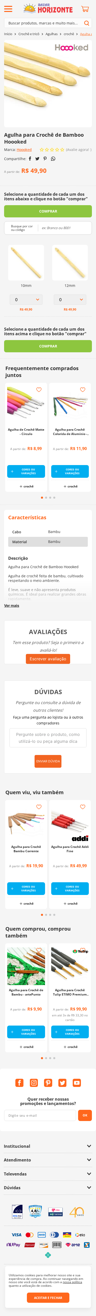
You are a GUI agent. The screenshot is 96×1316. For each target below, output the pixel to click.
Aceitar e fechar (48, 1298)
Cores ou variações (28, 471)
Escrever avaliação (48, 658)
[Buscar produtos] (87, 23)
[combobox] (48, 23)
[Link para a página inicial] (8, 34)
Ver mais (11, 605)
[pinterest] (45, 159)
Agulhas (52, 34)
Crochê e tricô (28, 34)
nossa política (72, 1282)
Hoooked (24, 149)
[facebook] (30, 159)
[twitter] (37, 158)
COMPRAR (48, 211)
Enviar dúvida (48, 761)
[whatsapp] (53, 159)
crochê (69, 34)
